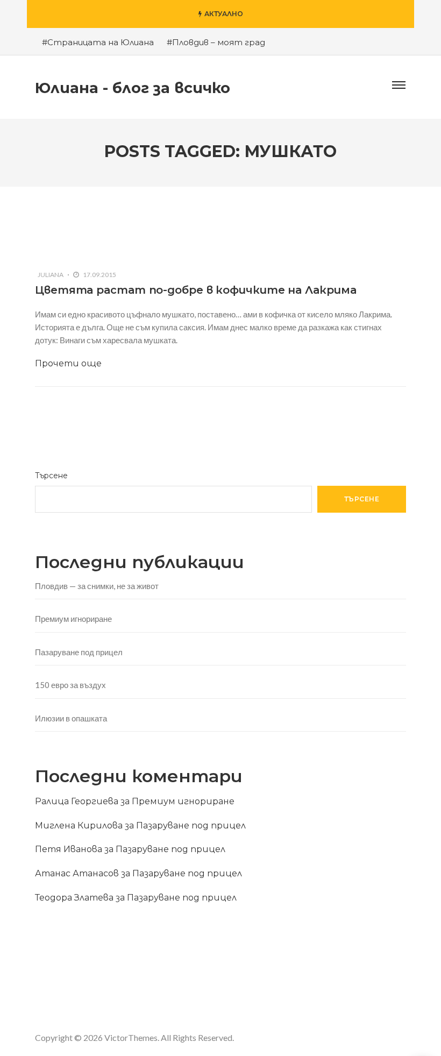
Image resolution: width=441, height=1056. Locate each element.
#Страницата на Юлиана (98, 42)
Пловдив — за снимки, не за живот (97, 586)
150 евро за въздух (70, 685)
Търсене (51, 475)
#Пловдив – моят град (216, 42)
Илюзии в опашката (71, 718)
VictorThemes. (131, 1037)
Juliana (50, 275)
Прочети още (68, 363)
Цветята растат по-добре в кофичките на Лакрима (195, 290)
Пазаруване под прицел (79, 652)
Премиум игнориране (73, 618)
